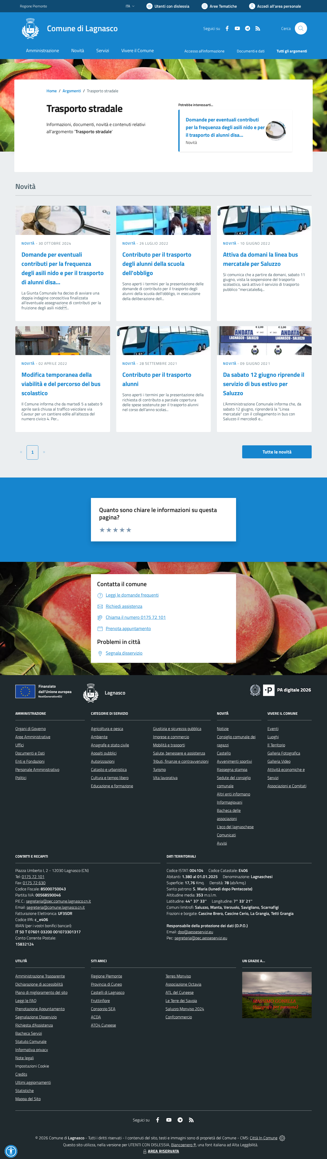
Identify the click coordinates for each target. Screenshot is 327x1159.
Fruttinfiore (100, 1000)
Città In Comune (263, 1138)
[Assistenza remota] (282, 1138)
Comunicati (226, 835)
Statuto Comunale (30, 1041)
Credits (21, 1074)
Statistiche (24, 1090)
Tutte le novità (277, 451)
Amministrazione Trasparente (40, 976)
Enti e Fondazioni (29, 761)
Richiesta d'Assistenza (34, 1025)
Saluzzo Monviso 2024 (185, 1009)
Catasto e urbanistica (109, 769)
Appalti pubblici (103, 753)
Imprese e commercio (171, 737)
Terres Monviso (178, 976)
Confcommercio (179, 1017)
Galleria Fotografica (283, 753)
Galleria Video (278, 761)
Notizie (223, 728)
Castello (224, 753)
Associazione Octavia (183, 984)
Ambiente (99, 737)
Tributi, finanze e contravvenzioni (180, 761)
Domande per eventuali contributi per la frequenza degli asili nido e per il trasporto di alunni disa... (225, 127)
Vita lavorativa (165, 778)
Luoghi (273, 737)
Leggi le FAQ (26, 1000)
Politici (20, 778)
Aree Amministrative (32, 737)
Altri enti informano (233, 794)
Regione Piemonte (33, 6)
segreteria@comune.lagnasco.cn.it (56, 907)
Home (51, 91)
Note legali (24, 1058)
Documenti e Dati (30, 753)
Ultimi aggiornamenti (33, 1082)
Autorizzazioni (102, 761)
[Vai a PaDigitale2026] (280, 689)
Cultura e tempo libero (110, 778)
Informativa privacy (31, 1050)
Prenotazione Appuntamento (40, 1009)
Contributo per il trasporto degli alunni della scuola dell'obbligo (156, 263)
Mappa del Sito (28, 1099)
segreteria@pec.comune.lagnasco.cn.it (58, 901)
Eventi (272, 728)
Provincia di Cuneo (106, 984)
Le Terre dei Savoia (181, 1000)
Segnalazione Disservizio (36, 1017)
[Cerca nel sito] (301, 28)
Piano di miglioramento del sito (41, 992)
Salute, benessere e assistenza (179, 753)
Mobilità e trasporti (169, 745)
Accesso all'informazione (204, 51)
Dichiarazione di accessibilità (39, 984)
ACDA (96, 1017)
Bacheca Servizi (28, 1033)
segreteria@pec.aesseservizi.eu (200, 938)
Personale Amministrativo (37, 769)
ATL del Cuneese (180, 992)
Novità (28, 243)
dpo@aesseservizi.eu (195, 932)
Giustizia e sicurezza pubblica (177, 728)
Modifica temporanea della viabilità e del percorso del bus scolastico (60, 383)
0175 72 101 (33, 876)
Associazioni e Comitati (286, 786)
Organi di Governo (30, 728)
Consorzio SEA (103, 1009)
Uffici (19, 745)
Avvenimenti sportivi (234, 761)
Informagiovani (229, 802)
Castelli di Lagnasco (107, 992)
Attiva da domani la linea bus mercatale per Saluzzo (260, 259)
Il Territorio (276, 745)
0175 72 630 (34, 883)
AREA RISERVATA (163, 1151)
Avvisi (222, 843)
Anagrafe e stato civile (110, 745)
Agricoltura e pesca (107, 728)
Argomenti (72, 91)
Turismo (159, 769)
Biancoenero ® (183, 1145)
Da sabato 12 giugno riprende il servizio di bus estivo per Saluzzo (263, 383)
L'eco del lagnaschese (235, 827)
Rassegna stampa (232, 769)
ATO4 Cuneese (103, 1025)
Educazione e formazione (112, 786)
